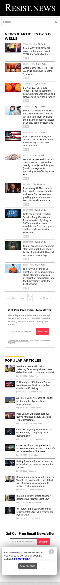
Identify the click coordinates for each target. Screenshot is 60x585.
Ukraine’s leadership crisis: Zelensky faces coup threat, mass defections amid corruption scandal (35, 369)
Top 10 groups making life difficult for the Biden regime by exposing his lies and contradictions (38, 141)
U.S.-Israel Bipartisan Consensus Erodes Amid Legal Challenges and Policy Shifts (34, 511)
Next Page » (44, 298)
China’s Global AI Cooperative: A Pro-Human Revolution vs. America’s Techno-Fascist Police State (35, 448)
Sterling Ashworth (36, 439)
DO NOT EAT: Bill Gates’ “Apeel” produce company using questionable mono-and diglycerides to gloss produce (39, 92)
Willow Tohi (33, 376)
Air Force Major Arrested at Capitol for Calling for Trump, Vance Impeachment (34, 401)
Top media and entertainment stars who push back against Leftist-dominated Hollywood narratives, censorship (38, 251)
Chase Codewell (35, 423)
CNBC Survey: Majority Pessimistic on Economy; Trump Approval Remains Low (34, 432)
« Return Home (16, 298)
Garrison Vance (35, 392)
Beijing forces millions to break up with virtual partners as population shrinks (35, 464)
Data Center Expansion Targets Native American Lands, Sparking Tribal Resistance (33, 416)
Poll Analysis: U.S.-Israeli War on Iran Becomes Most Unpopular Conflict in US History (33, 385)
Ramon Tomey (35, 408)
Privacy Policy (22, 559)
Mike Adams (34, 455)
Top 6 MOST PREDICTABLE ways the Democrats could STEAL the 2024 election (37, 51)
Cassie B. (32, 471)
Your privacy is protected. (18, 340)
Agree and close (27, 566)
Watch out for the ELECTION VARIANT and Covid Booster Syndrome (38, 71)
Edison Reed (34, 518)
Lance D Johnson (36, 490)
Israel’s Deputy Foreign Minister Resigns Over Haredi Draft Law (33, 497)
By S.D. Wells (41, 44)
